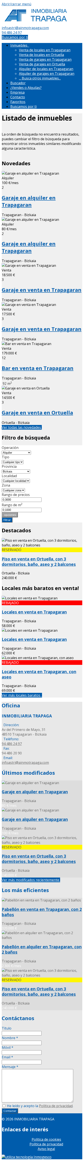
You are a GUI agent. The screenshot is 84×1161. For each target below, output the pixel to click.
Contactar (9, 1111)
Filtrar (7, 520)
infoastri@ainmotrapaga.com (25, 27)
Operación (10, 447)
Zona (6, 485)
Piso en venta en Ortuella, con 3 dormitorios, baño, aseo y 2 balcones (39, 561)
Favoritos (17, 101)
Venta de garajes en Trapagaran (45, 59)
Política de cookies (46, 1139)
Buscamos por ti (15, 37)
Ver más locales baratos (22, 695)
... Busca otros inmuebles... (40, 78)
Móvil (7, 1047)
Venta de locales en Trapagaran (44, 50)
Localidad (9, 476)
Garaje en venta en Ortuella (37, 412)
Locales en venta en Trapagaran (34, 612)
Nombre (10, 1038)
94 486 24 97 (12, 32)
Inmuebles (19, 45)
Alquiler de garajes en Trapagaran (46, 73)
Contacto (17, 97)
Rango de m (12, 505)
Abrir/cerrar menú (16, 4)
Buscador (18, 83)
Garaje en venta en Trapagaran (41, 289)
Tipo (5, 457)
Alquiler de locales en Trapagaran (46, 68)
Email (7, 1057)
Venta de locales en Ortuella (41, 54)
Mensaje (10, 1066)
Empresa (17, 92)
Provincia (9, 466)
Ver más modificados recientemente (31, 880)
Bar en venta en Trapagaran (37, 368)
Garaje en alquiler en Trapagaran (29, 201)
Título (6, 1028)
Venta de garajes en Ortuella (42, 64)
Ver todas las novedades (22, 427)
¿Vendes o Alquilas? (26, 87)
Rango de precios (16, 494)
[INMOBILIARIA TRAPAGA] (36, 23)
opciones (9, 515)
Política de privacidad (56, 1105)
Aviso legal (46, 1148)
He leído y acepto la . (39, 1105)
